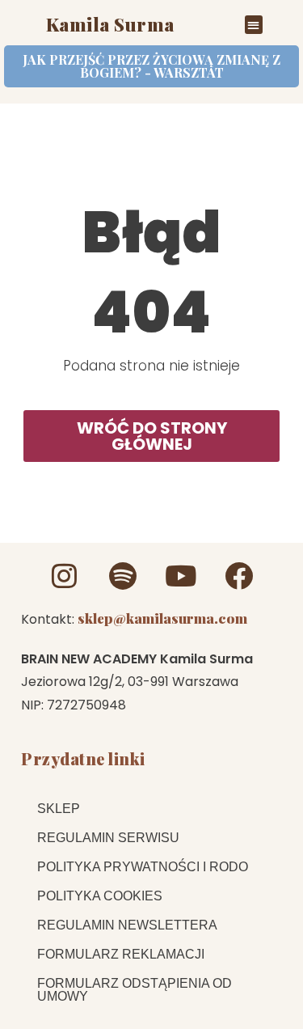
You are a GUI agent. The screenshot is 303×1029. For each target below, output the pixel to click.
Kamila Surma (110, 24)
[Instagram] (64, 575)
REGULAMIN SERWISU (108, 838)
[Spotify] (122, 575)
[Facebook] (239, 575)
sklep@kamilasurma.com (162, 618)
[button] (254, 24)
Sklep (58, 808)
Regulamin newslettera (127, 925)
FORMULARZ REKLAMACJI (120, 954)
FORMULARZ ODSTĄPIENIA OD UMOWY (134, 989)
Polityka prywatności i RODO (142, 867)
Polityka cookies (99, 896)
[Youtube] (180, 575)
